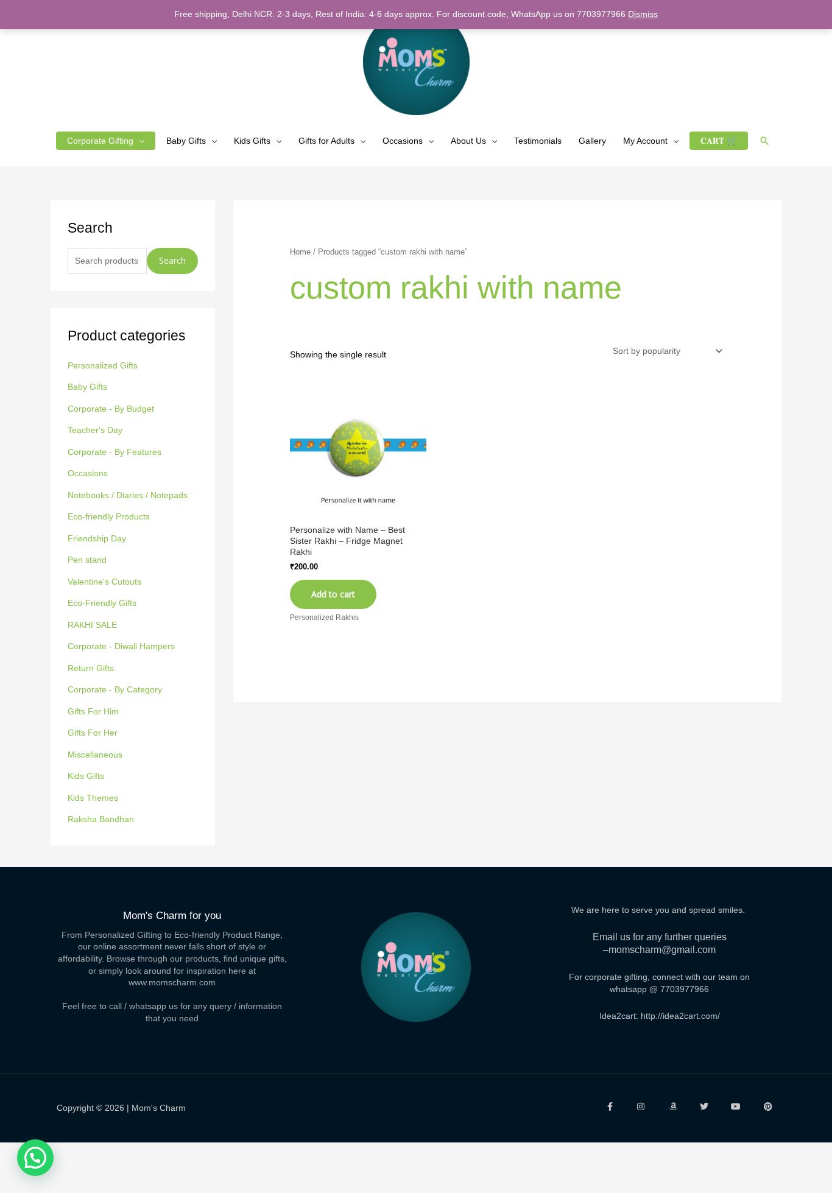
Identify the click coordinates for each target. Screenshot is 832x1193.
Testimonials (538, 141)
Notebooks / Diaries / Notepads (128, 495)
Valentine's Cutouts (104, 581)
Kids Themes (93, 798)
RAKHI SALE (92, 625)
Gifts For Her (93, 732)
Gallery (592, 141)
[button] (764, 140)
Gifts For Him (93, 711)
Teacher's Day (95, 430)
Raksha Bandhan (101, 819)
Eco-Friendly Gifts (102, 603)
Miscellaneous (95, 754)
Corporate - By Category (115, 689)
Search (172, 260)
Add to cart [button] (333, 594)
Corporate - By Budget (111, 409)
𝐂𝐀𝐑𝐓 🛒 (718, 141)
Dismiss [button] (643, 14)
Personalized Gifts (103, 365)
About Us (468, 141)
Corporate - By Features (114, 452)
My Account (645, 141)
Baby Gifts (186, 141)
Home (300, 251)
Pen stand (87, 560)
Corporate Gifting (100, 141)
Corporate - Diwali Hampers (121, 646)
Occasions (403, 141)
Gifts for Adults (326, 141)
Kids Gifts (252, 141)
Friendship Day (97, 538)
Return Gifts (91, 668)
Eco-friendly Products (109, 516)
